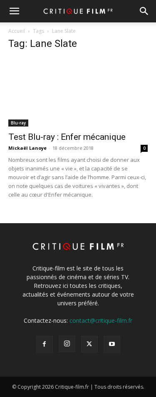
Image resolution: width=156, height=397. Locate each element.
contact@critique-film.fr (100, 320)
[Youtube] (112, 344)
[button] (14, 11)
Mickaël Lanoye (27, 148)
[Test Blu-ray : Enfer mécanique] (78, 92)
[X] (89, 344)
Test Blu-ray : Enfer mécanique (67, 137)
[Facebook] (44, 344)
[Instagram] (67, 344)
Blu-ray (18, 123)
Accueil (16, 30)
